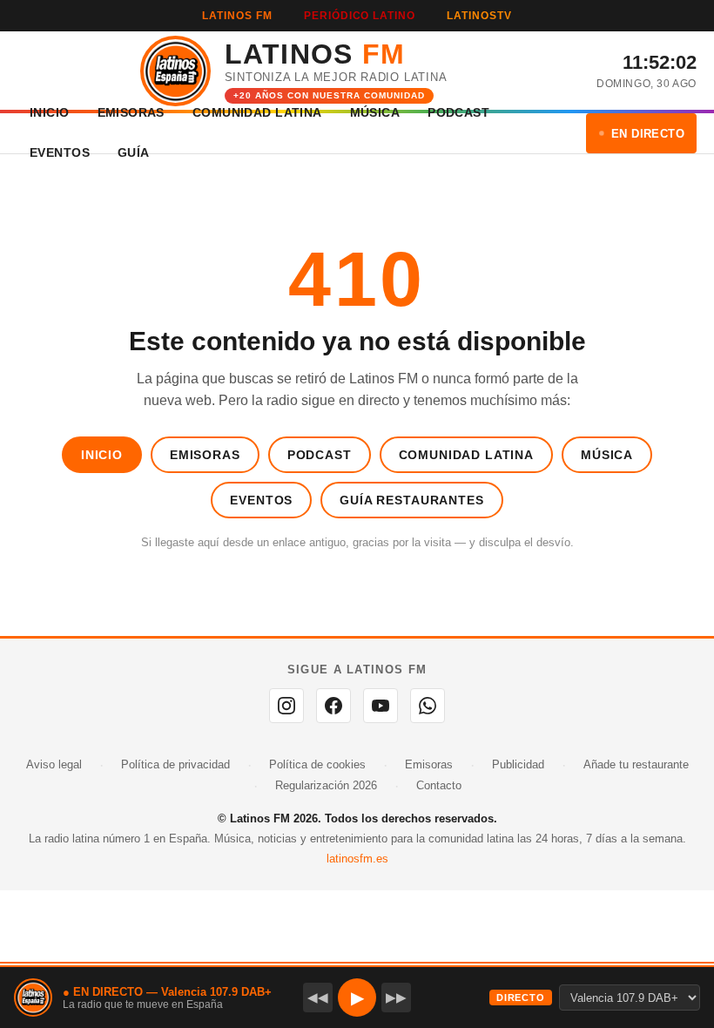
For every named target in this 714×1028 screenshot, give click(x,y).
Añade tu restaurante (636, 764)
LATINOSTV (479, 16)
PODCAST (458, 112)
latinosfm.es (357, 858)
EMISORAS (131, 112)
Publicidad (518, 764)
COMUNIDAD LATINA (257, 112)
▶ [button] (357, 997)
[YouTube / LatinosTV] (380, 705)
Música (607, 455)
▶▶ (396, 997)
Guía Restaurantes (411, 500)
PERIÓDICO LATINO (359, 16)
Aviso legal (54, 764)
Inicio (102, 455)
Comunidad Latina (466, 455)
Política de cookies (317, 764)
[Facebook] (333, 705)
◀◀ (317, 997)
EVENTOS (60, 152)
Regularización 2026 (326, 785)
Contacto (438, 785)
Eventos (261, 500)
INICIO (50, 112)
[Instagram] (286, 705)
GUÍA (134, 152)
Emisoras (205, 455)
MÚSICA (375, 112)
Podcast (319, 455)
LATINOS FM (237, 16)
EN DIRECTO (647, 133)
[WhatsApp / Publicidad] (427, 705)
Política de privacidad (175, 764)
